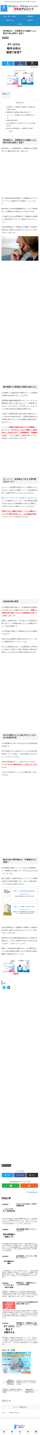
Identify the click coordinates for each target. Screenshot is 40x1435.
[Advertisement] (20, 175)
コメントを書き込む (20, 1407)
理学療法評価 (6, 1165)
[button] (36, 664)
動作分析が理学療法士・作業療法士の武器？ (20, 128)
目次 (17, 102)
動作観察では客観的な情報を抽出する (18, 112)
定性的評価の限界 (12, 120)
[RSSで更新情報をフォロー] (29, 1185)
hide (7, 94)
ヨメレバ (27, 893)
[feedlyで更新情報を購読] (11, 1185)
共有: (11, 131)
